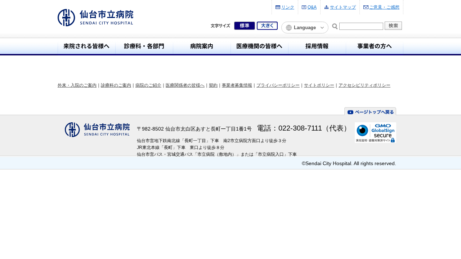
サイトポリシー (319, 85)
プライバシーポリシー (278, 85)
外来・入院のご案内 (77, 85)
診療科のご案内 (116, 85)
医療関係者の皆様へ (185, 85)
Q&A (312, 7)
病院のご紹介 (148, 85)
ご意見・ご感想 (384, 7)
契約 (213, 85)
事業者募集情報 (237, 85)
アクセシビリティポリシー (364, 85)
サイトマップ (343, 7)
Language (305, 27)
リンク (287, 7)
